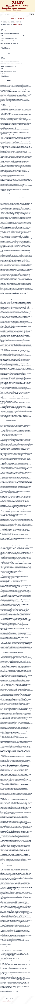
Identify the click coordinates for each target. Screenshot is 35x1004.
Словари (26, 5)
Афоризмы (18, 5)
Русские (5, 8)
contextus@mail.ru (7, 1001)
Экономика (17, 24)
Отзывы (14, 18)
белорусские (12, 8)
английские (22, 8)
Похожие (21, 18)
